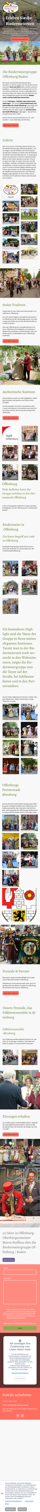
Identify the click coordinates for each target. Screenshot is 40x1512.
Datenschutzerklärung (20, 1373)
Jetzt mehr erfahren (11, 125)
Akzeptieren (20, 1378)
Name (5, 1268)
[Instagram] (22, 1415)
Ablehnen (22, 1509)
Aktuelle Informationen (20, 39)
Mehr (7, 1504)
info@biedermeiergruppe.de (18, 1405)
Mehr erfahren (9, 1260)
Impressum (29, 1501)
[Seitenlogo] (11, 7)
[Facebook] (17, 1415)
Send (20, 1328)
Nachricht (6, 1278)
